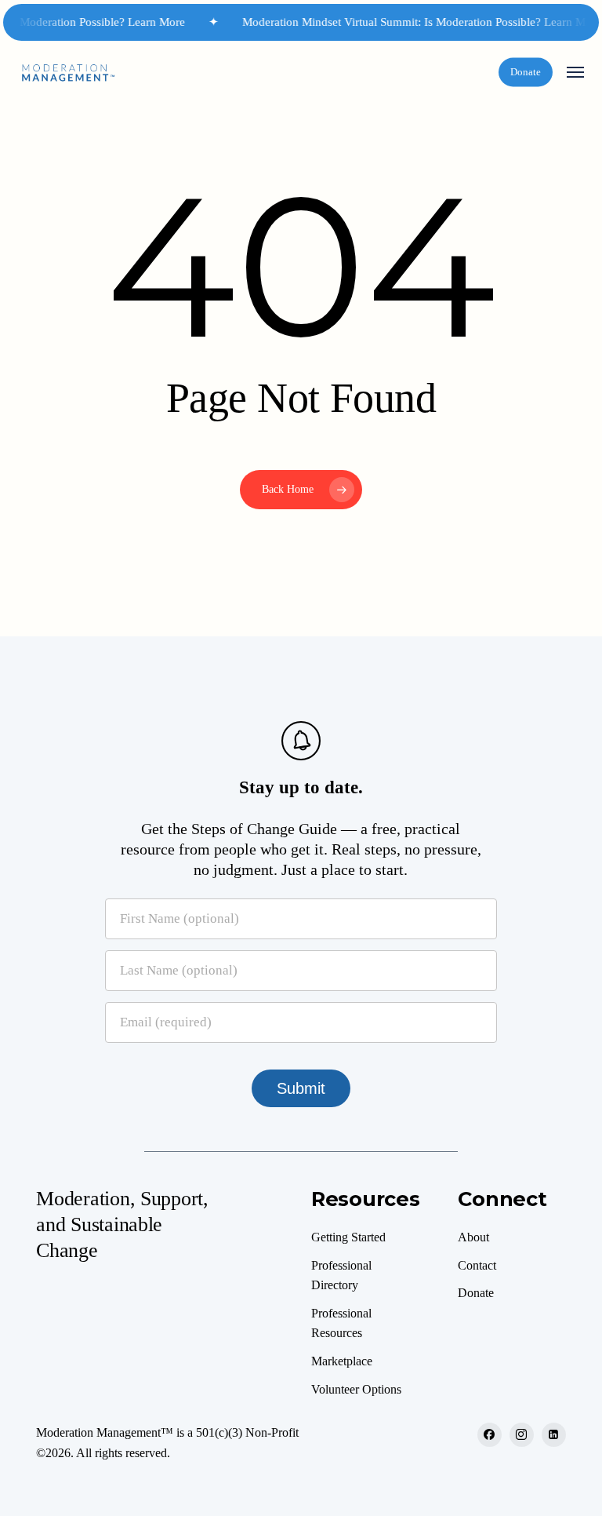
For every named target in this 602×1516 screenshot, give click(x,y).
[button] (575, 72)
